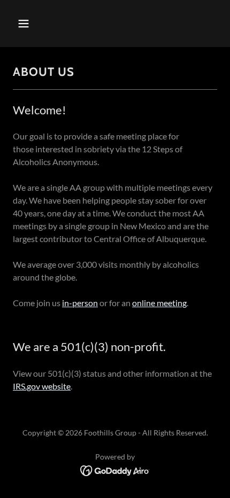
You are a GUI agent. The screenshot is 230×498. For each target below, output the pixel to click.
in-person (80, 303)
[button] (36, 23)
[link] (115, 469)
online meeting (159, 303)
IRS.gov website (42, 386)
